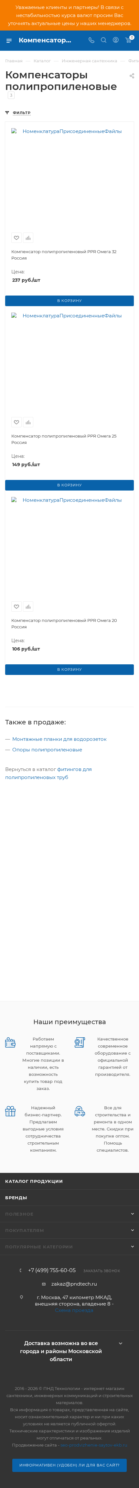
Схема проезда (74, 1310)
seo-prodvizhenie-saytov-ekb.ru (93, 1445)
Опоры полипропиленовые (47, 750)
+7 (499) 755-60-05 (52, 1270)
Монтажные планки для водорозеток (59, 739)
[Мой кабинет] (116, 41)
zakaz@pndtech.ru (74, 1284)
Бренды (16, 1197)
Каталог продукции (34, 1181)
